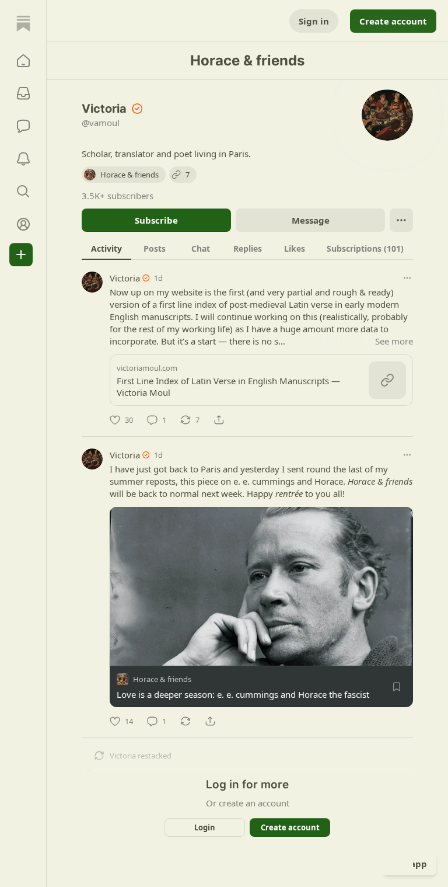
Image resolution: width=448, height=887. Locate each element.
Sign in (314, 21)
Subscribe (156, 220)
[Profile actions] (401, 220)
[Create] (21, 254)
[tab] (106, 248)
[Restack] (185, 721)
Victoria (125, 278)
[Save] (396, 686)
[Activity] (23, 159)
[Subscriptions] (23, 93)
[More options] (407, 278)
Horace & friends (162, 679)
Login (204, 827)
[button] (23, 61)
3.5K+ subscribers (117, 195)
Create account (393, 21)
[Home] (23, 23)
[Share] (219, 420)
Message (311, 220)
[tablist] (247, 248)
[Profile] (23, 224)
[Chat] (23, 126)
